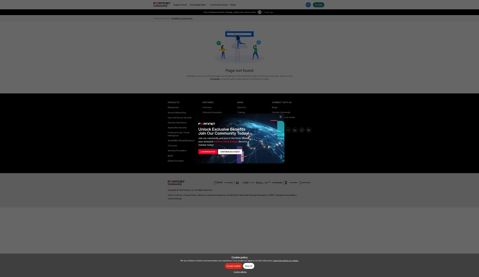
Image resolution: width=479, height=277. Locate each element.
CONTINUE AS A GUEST (230, 152)
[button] (240, 272)
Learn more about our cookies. (286, 261)
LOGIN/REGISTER (208, 152)
